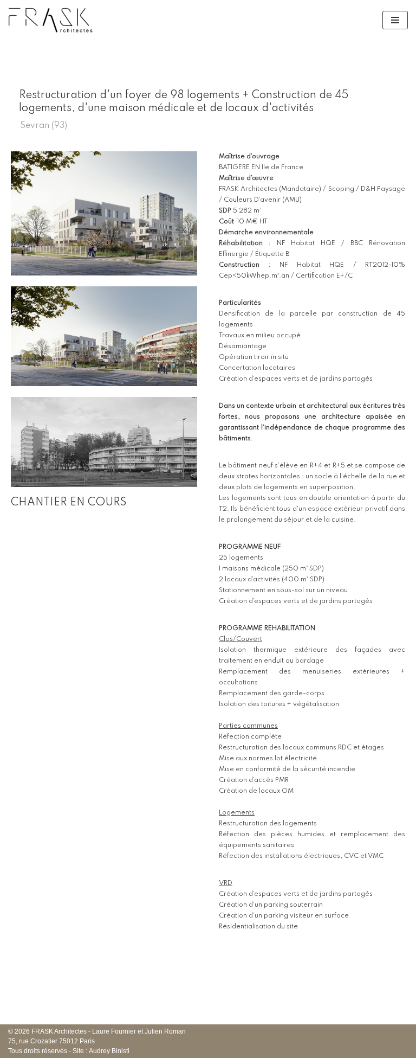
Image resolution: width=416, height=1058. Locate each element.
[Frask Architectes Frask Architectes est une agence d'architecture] (51, 20)
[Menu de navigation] (395, 20)
